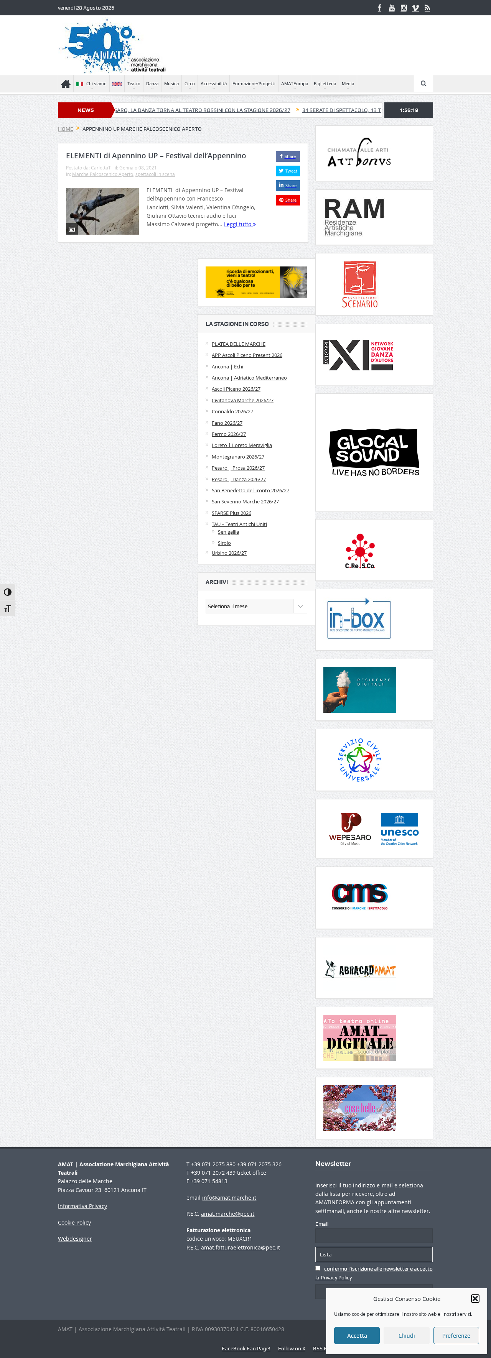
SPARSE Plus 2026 (231, 513)
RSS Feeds (325, 1348)
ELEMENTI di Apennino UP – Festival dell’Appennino (156, 156)
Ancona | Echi (227, 366)
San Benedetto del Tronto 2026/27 (250, 490)
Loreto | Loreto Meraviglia (242, 445)
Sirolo (224, 542)
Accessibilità (214, 83)
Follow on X (291, 1348)
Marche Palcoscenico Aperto (102, 174)
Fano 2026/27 (227, 422)
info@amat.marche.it (229, 1197)
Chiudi (407, 1335)
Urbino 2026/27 (229, 552)
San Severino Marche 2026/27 (245, 501)
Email (321, 1224)
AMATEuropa (294, 83)
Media (348, 83)
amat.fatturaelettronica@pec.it (240, 1247)
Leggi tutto (238, 224)
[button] (475, 1298)
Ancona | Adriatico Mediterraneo (249, 377)
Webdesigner (75, 1238)
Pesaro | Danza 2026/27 (239, 479)
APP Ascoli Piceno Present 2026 (247, 355)
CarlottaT (101, 167)
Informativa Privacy (82, 1206)
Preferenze (456, 1335)
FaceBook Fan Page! (246, 1348)
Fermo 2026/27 (229, 434)
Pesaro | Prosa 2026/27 (238, 467)
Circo (190, 83)
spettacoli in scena (155, 174)
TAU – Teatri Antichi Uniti (239, 524)
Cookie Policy (74, 1222)
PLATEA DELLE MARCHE (238, 343)
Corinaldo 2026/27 (232, 411)
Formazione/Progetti (253, 83)
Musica (171, 83)
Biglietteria (325, 83)
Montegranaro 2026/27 (238, 456)
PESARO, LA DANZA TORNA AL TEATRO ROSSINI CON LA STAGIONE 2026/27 (163, 110)
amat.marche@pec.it (227, 1213)
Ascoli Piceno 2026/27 (236, 388)
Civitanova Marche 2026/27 (243, 400)
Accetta (357, 1335)
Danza (152, 83)
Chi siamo (96, 83)
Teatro (133, 83)
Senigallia (228, 531)
